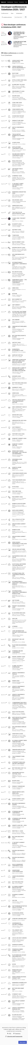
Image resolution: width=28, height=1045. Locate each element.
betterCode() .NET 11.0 (19, 768)
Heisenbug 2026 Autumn (17, 460)
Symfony (14, 920)
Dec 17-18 (4, 913)
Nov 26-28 (4, 831)
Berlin (19, 123)
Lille (21, 149)
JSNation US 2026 (17, 733)
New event (23, 1042)
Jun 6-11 (3, 1015)
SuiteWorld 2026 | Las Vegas (19, 556)
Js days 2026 (16, 142)
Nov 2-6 (3, 613)
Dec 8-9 (3, 894)
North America (19, 75)
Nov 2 (3, 618)
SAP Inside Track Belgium (17, 169)
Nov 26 (3, 836)
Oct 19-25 (4, 467)
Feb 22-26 (4, 949)
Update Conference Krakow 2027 (18, 1008)
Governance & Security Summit (17, 923)
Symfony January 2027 (19, 918)
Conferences (10, 2)
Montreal (23, 74)
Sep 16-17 (4, 142)
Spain (13, 301)
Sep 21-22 (4, 183)
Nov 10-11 (4, 657)
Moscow (14, 208)
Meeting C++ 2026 (17, 831)
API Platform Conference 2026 (17, 147)
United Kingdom (16, 322)
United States (19, 87)
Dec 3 (3, 876)
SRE (13, 92)
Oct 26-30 (4, 573)
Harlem (22, 474)
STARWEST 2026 (17, 175)
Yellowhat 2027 (17, 930)
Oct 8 (3, 355)
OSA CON (14, 618)
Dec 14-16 (4, 906)
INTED (14, 964)
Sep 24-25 (4, 218)
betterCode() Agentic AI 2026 (19, 336)
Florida (18, 996)
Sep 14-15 (4, 109)
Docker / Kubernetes (17, 295)
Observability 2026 (18, 91)
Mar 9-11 (3, 964)
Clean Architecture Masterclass (19, 42)
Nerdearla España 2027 (19, 982)
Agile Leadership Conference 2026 (17, 865)
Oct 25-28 (4, 556)
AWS (13, 408)
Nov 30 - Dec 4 (5, 842)
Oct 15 (3, 415)
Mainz (21, 243)
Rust (13, 74)
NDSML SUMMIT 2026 (18, 656)
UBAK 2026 (15, 288)
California (19, 178)
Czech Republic (15, 676)
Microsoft (14, 300)
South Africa (15, 99)
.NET (13, 231)
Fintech (14, 775)
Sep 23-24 (4, 205)
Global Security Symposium (17, 666)
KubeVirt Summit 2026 (19, 438)
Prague (22, 675)
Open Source (15, 526)
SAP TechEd (15, 600)
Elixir (13, 86)
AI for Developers (17, 913)
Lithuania (18, 482)
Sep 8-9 (3, 80)
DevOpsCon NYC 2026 (18, 247)
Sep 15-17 (4, 120)
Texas (23, 706)
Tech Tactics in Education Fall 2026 (18, 213)
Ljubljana (14, 345)
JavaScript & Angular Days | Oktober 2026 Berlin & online (19, 361)
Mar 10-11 (4, 970)
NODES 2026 (15, 680)
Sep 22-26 (4, 192)
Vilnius (13, 482)
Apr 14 (3, 988)
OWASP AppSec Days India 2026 (18, 792)
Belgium (14, 172)
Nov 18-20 (4, 772)
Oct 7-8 (3, 349)
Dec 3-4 (3, 35)
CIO (13, 558)
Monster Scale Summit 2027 (17, 970)
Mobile (13, 505)
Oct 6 (3, 335)
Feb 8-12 (3, 938)
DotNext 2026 (16, 229)
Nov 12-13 (4, 672)
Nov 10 (3, 651)
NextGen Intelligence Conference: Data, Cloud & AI (19, 719)
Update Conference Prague (18, 673)
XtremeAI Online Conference (17, 812)
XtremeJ (14, 626)
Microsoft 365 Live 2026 (18, 639)
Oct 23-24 (4, 549)
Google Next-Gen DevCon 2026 (17, 61)
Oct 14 (3, 407)
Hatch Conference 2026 (18, 127)
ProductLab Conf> (18, 120)
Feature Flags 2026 (18, 434)
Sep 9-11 (3, 84)
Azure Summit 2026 (18, 798)
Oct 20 (3, 486)
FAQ (26, 2)
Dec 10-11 (4, 44)
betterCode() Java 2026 (19, 383)
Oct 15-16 (4, 427)
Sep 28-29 (4, 235)
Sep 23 (3, 212)
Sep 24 (3, 224)
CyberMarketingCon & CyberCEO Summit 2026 (19, 703)
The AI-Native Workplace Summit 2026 (18, 135)
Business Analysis (16, 289)
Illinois (13, 87)
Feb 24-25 (4, 955)
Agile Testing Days (18, 711)
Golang (14, 104)
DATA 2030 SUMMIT (18, 510)
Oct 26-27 (4, 564)
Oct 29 (3, 606)
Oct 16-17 (4, 459)
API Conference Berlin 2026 (19, 727)
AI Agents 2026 (17, 224)
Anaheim (14, 178)
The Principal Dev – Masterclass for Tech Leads (19, 33)
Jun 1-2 (3, 1001)
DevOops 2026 (16, 376)
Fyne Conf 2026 (17, 102)
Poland (24, 111)
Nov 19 (3, 780)
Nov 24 (3, 811)
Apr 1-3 (3, 982)
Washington (15, 1018)
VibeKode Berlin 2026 (18, 749)
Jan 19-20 (4, 923)
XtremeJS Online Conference (17, 651)
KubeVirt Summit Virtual (17, 444)
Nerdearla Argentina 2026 (19, 192)
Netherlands (20, 105)
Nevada (14, 307)
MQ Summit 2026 (17, 496)
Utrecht (20, 330)
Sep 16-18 (4, 127)
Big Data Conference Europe (18, 804)
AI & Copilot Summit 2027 (18, 1001)
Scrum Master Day (18, 116)
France (24, 149)
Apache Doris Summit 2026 (19, 524)
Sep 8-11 (3, 73)
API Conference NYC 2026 (18, 255)
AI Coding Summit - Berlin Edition (18, 887)
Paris (19, 237)
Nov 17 (3, 756)
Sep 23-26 (4, 200)
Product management (17, 122)
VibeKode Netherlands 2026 (19, 327)
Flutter (13, 520)
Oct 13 (3, 383)
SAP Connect (16, 304)
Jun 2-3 (3, 1008)
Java (13, 81)
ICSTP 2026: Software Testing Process (19, 564)
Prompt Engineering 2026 (18, 606)
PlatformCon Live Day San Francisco (19, 955)
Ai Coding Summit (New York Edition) (19, 741)
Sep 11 (3, 102)
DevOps (14, 249)
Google (14, 63)
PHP (13, 577)
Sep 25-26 (4, 229)
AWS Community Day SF (19, 407)
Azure (13, 470)
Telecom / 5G (15, 939)
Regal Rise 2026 (17, 161)
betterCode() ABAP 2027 (18, 988)
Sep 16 (3, 134)
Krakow (22, 1010)
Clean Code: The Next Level (18, 218)
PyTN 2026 (15, 486)
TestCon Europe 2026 (19, 480)
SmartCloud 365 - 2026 (19, 825)
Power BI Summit (17, 944)
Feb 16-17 (4, 944)
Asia (12, 13)
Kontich (22, 171)
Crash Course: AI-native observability (19, 67)
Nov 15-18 (4, 702)
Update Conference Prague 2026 (18, 687)
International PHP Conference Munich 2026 (18, 574)
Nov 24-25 (4, 799)
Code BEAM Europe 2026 (19, 473)
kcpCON (14, 293)
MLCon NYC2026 (17, 271)
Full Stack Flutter (18, 519)
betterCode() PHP (17, 882)
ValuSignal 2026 (17, 200)
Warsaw (20, 111)
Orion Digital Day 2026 (19, 420)
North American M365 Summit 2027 (19, 977)
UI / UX (13, 130)
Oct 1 (3, 288)
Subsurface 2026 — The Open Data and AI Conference (19, 281)
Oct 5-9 (3, 319)
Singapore (14, 776)
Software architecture (17, 492)
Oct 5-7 (3, 305)
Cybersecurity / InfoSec (17, 97)
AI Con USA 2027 (17, 1014)
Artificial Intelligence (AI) (18, 69)
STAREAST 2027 (16, 994)
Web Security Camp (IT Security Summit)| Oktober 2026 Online (19, 369)
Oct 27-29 (4, 600)
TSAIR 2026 (15, 235)
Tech (13, 194)
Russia (18, 208)
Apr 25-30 (4, 994)
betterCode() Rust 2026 (18, 837)
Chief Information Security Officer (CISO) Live (19, 632)
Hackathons (21, 2)
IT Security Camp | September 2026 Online (17, 185)
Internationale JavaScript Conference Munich (19, 583)
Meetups (16, 2)
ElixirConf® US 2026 (18, 84)
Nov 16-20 (4, 727)
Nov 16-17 (4, 717)
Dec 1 (3, 870)
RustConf (15, 73)
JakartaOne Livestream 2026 (17, 871)
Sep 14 (3, 116)
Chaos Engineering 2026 (18, 876)
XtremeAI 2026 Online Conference (19, 819)
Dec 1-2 (3, 864)
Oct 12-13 (4, 368)
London (22, 321)
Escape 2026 (16, 95)
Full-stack (14, 421)
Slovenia (19, 345)
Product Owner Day (18, 786)
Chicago (22, 86)
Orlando (14, 996)
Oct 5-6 (3, 311)
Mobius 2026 (16, 529)
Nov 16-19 (4, 712)
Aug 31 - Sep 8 (5, 66)
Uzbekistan (19, 13)
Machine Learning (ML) (17, 273)
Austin (19, 706)
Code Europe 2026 (17, 109)
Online (22, 63)
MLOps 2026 (16, 780)
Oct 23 (3, 542)
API (13, 149)
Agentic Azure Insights (16, 468)
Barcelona (23, 388)
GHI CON (14, 900)
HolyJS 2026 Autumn (18, 549)
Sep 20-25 (4, 176)
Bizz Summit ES (17, 299)
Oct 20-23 (4, 480)
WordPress (14, 352)
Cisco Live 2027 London (19, 938)
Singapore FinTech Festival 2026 (18, 773)
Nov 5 (3, 645)
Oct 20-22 (4, 473)
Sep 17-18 (4, 147)
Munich (20, 429)
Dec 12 (3, 900)
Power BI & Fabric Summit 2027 (17, 949)
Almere (20, 932)
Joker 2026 (15, 393)
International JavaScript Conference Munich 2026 (19, 592)
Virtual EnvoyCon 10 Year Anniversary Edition (18, 401)
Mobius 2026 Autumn (19, 503)
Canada (14, 75)
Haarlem (24, 498)
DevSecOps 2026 (17, 414)
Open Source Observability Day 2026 (19, 543)
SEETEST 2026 (16, 342)
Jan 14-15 (4, 918)
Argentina (17, 195)
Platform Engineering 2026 (19, 645)
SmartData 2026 (17, 205)
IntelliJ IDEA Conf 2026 (19, 80)
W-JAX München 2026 (18, 613)
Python (14, 488)
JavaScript (14, 143)
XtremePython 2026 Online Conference (18, 762)
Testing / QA (15, 177)
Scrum (13, 117)
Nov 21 (3, 792)
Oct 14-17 (4, 387)
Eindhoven (14, 105)
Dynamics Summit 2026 (18, 895)
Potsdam (23, 713)
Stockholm (20, 512)
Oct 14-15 (4, 393)
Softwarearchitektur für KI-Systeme (19, 906)
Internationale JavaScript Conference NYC (19, 264)
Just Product (16, 427)
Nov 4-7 (3, 639)
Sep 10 (3, 91)
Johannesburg (21, 98)
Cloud (13, 403)
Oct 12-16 (4, 359)
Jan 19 (3, 930)
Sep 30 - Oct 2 (5, 279)
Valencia (23, 965)
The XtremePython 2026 (18, 757)
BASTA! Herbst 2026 (18, 242)
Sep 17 (3, 154)
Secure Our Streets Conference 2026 (18, 154)
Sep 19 (3, 169)
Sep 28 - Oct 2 (5, 242)
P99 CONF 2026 (16, 491)
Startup (14, 215)
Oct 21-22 (4, 491)
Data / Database (16, 207)
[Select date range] (26, 17)
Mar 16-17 (4, 977)
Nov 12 (3, 681)
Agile (13, 713)
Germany (23, 123)
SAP (13, 171)
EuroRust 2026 (17, 387)
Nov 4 (3, 631)
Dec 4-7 (3, 886)
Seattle (20, 1017)
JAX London (15, 319)
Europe (14, 106)
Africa (19, 99)
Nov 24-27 (4, 803)
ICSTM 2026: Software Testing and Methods (19, 312)
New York (20, 163)
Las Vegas (22, 306)
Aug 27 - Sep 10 (5, 60)
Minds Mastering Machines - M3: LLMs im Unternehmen (19, 452)
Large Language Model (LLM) (19, 201)
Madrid (24, 300)
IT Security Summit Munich (18, 843)
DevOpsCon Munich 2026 (18, 851)
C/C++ (13, 832)
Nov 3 (3, 626)
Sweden (14, 514)
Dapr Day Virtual (17, 355)
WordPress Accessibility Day (17, 349)
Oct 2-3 (3, 299)
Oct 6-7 (3, 342)
